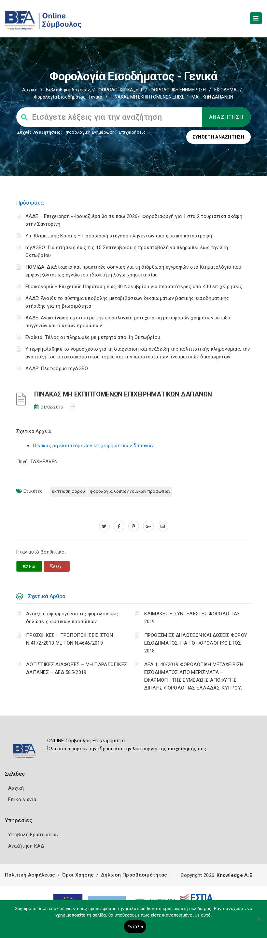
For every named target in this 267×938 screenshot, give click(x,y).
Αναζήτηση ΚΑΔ (26, 846)
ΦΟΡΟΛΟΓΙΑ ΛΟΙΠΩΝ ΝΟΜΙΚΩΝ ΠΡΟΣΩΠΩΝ (130, 491)
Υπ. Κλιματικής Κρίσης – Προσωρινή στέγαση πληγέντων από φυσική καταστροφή (118, 236)
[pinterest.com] (133, 526)
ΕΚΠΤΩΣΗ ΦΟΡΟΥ (68, 491)
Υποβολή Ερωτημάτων (33, 835)
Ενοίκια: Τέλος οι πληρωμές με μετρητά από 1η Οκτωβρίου (92, 337)
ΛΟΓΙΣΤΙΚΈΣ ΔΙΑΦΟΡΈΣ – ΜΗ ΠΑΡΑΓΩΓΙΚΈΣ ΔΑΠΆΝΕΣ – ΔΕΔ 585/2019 (76, 668)
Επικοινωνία (22, 799)
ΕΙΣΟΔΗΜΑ (225, 89)
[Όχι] (259, 922)
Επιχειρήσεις (132, 132)
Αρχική (29, 89)
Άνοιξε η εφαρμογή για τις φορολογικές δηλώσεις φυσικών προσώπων (72, 617)
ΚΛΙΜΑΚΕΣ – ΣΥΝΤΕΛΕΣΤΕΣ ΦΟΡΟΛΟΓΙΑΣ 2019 (192, 617)
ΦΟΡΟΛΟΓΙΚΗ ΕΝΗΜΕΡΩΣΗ (178, 89)
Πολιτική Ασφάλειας (30, 875)
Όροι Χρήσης (78, 875)
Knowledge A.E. (235, 875)
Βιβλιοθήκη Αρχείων (68, 89)
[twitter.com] (104, 526)
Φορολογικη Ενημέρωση (90, 132)
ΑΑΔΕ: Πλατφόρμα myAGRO (56, 368)
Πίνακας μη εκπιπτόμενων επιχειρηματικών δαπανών (93, 446)
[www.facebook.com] (119, 526)
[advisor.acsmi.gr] (163, 526)
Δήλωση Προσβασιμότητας (134, 875)
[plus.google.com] (148, 526)
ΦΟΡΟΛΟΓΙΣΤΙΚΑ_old (120, 89)
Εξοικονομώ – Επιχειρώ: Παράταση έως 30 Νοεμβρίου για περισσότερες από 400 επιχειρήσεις (134, 286)
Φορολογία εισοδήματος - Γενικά (68, 97)
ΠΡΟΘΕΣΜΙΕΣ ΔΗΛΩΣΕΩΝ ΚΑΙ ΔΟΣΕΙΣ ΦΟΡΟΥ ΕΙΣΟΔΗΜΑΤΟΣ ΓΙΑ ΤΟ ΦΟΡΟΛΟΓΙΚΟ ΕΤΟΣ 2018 (195, 643)
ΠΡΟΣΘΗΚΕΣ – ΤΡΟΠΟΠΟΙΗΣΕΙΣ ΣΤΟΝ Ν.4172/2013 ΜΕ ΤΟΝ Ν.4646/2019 (69, 639)
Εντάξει (135, 926)
